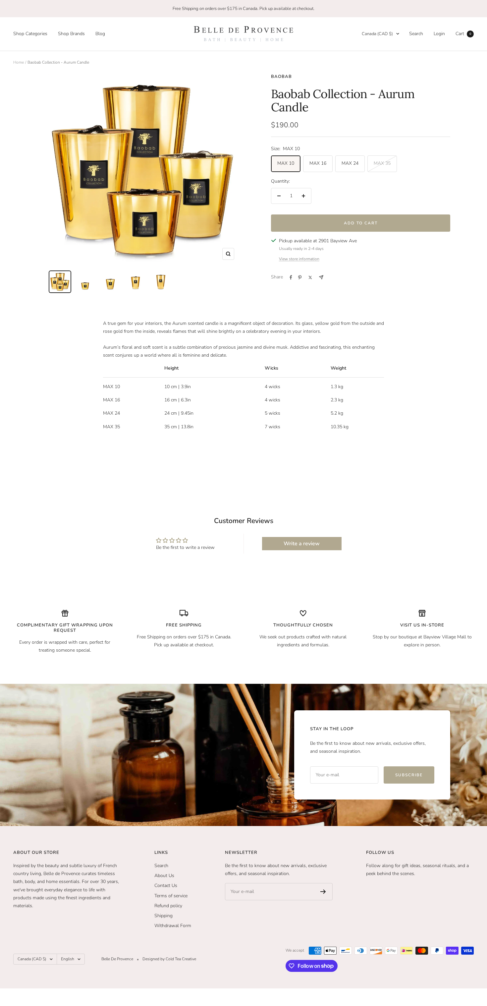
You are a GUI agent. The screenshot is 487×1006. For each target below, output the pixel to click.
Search (416, 33)
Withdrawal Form (172, 925)
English (67, 959)
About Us (164, 875)
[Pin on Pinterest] (299, 277)
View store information (299, 259)
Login (439, 33)
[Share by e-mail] (321, 277)
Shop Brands (71, 33)
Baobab (281, 77)
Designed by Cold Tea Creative (169, 959)
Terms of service (171, 896)
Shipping (163, 916)
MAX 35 (382, 163)
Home (18, 62)
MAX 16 (317, 163)
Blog (100, 33)
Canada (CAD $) (377, 34)
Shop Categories (30, 33)
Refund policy (168, 906)
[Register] (323, 891)
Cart (463, 33)
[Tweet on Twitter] (310, 277)
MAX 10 (285, 163)
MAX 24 (350, 163)
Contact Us (165, 885)
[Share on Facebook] (291, 277)
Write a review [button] (302, 543)
